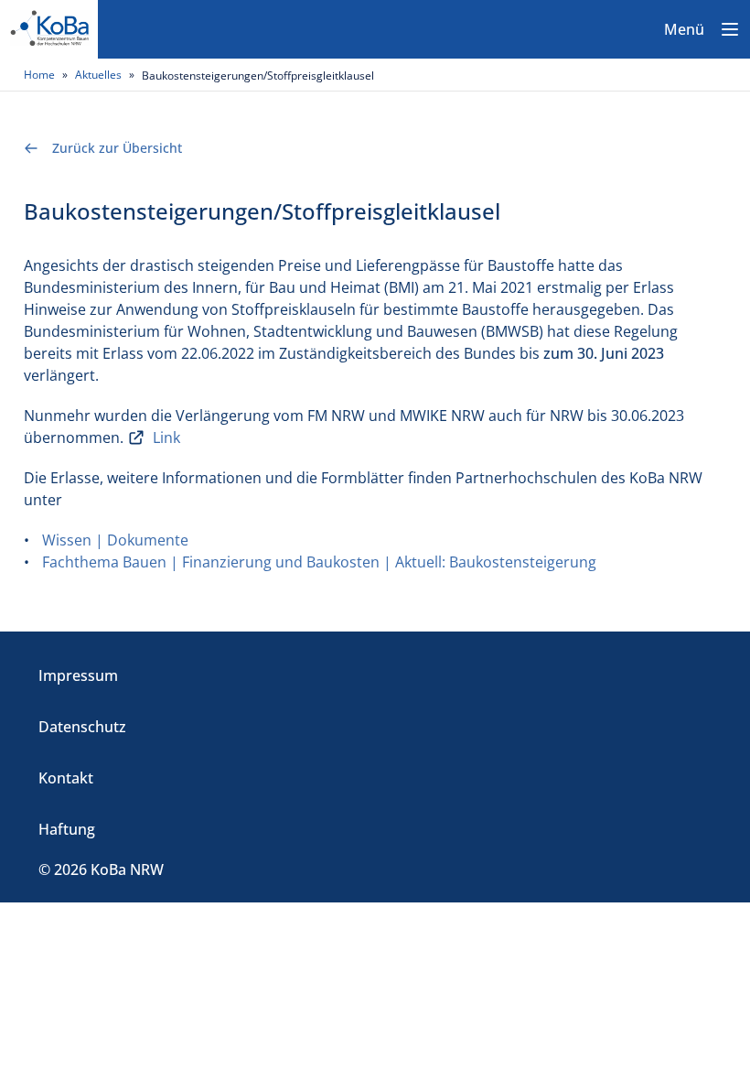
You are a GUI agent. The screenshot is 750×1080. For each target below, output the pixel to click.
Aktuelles (98, 74)
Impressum (78, 675)
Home (39, 74)
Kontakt (65, 778)
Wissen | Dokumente (115, 540)
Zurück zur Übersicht (117, 148)
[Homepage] (49, 29)
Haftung (66, 829)
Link (166, 437)
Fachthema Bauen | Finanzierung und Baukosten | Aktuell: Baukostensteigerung (319, 562)
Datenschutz (82, 727)
